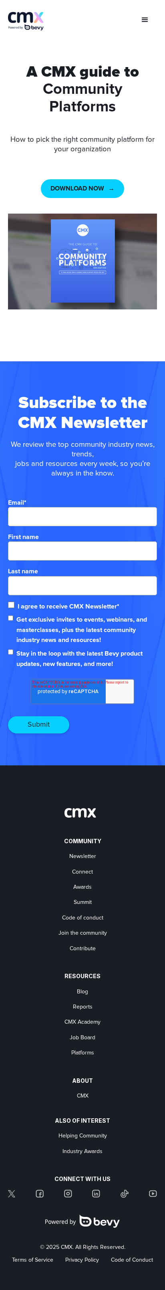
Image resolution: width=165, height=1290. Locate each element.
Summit (83, 902)
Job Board (82, 1037)
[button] (145, 20)
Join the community (82, 933)
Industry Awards (82, 1151)
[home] (26, 21)
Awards (82, 887)
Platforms (82, 1053)
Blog (82, 992)
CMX (83, 1096)
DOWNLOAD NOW (77, 188)
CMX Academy (82, 1022)
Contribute (83, 948)
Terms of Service (32, 1260)
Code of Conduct (132, 1260)
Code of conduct (82, 918)
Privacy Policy (82, 1260)
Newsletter (82, 856)
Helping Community (82, 1136)
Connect (82, 872)
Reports (83, 1007)
